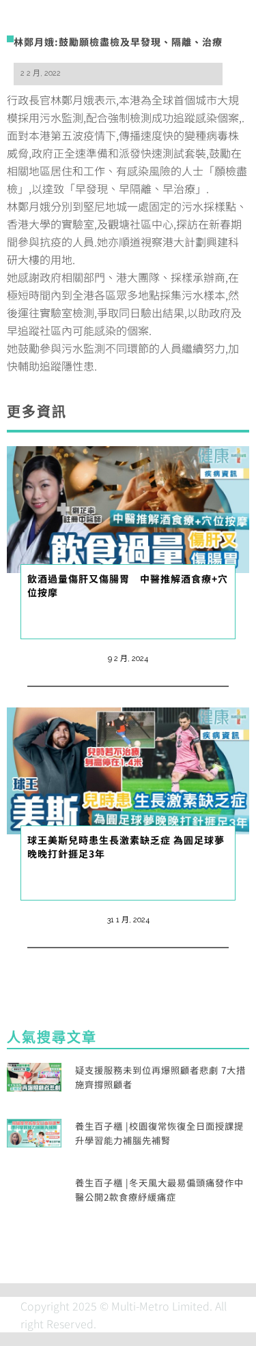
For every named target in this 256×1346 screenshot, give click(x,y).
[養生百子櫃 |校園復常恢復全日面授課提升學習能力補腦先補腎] (34, 1132)
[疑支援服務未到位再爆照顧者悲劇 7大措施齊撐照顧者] (34, 1075)
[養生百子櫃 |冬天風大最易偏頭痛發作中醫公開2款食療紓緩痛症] (34, 1188)
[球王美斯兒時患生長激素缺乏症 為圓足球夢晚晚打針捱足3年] (128, 769)
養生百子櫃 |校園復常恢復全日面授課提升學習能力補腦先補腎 (159, 1133)
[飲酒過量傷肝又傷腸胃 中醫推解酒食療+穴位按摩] (128, 507)
